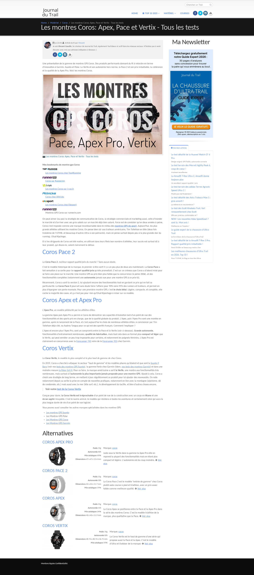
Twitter (200, 13)
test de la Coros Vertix (69, 389)
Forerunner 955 (109, 341)
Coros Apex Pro (57, 442)
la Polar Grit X (65, 370)
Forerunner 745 (83, 341)
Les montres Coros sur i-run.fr (59, 189)
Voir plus (141, 489)
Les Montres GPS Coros (57, 420)
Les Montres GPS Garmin (58, 423)
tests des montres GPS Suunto (70, 367)
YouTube (210, 13)
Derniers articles (180, 148)
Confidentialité (61, 563)
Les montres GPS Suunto (57, 413)
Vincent (81, 43)
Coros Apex (53, 498)
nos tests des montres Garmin (136, 367)
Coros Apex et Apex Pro (72, 300)
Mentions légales (48, 563)
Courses (184, 13)
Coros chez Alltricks (54, 197)
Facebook (195, 13)
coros (114, 448)
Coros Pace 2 (58, 252)
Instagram (205, 13)
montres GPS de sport (126, 226)
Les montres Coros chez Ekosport (61, 205)
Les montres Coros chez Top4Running (63, 173)
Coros (65, 23)
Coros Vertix (57, 348)
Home (135, 13)
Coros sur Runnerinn (55, 181)
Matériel (54, 23)
